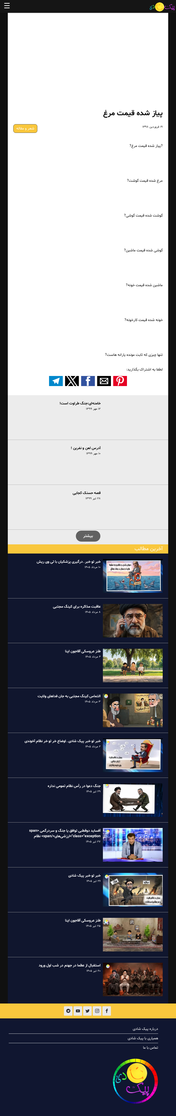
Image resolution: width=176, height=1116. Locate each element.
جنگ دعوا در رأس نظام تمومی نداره (74, 786)
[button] (120, 381)
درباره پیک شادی (145, 1028)
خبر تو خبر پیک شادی (84, 875)
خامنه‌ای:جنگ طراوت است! (80, 403)
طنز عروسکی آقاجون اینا (83, 651)
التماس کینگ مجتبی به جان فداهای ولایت (69, 696)
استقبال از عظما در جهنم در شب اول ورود (70, 965)
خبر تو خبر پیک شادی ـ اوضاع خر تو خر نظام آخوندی (63, 741)
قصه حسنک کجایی (87, 493)
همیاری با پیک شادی (143, 1038)
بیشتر (88, 536)
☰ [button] (7, 6)
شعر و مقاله (25, 128)
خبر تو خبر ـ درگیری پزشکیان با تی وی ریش (69, 561)
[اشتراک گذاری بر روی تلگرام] (56, 381)
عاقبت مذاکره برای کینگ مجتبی (77, 606)
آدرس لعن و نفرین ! (86, 448)
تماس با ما (150, 1047)
